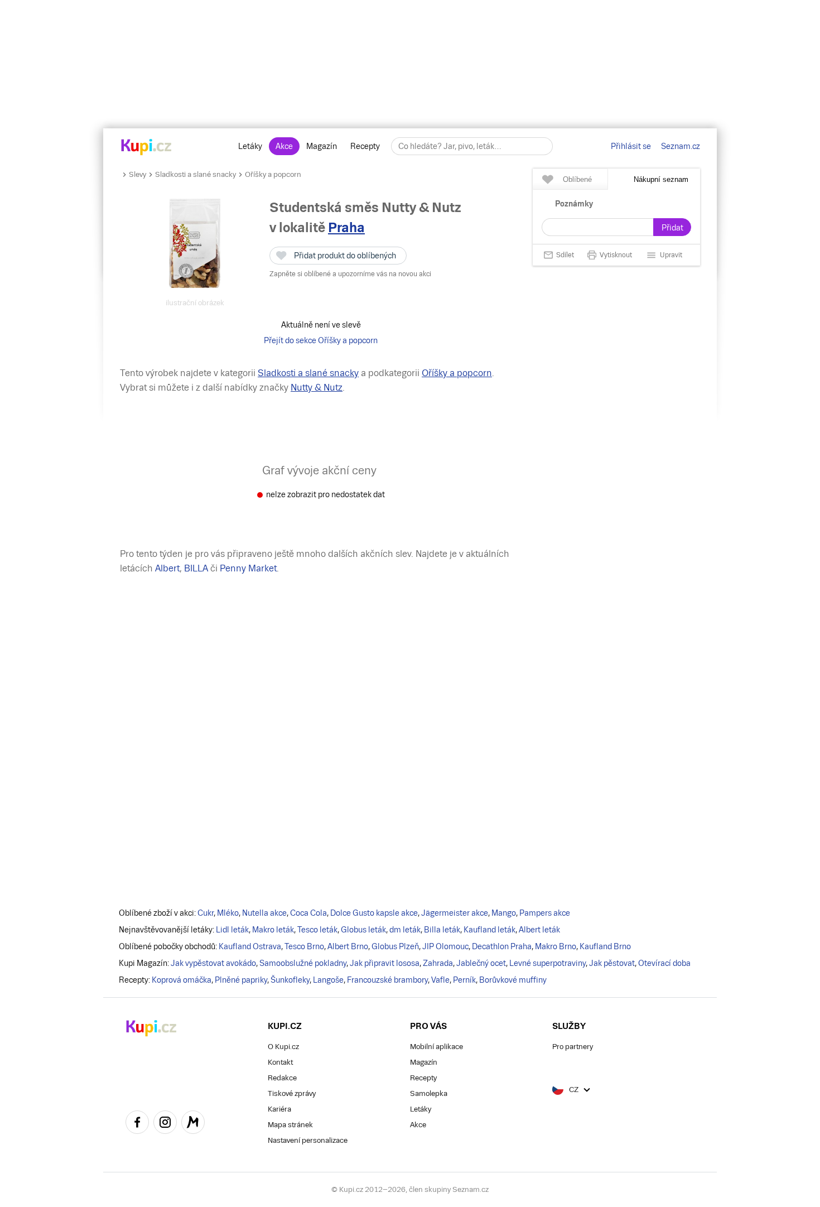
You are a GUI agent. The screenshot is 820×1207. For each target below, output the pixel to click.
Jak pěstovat (612, 963)
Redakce (282, 1078)
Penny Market (248, 568)
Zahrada (438, 963)
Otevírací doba (664, 963)
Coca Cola (308, 912)
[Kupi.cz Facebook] (137, 1123)
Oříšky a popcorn (273, 174)
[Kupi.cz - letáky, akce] (146, 147)
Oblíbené (577, 179)
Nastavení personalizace (308, 1140)
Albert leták (539, 929)
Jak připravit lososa (384, 963)
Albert (167, 568)
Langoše (328, 979)
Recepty (365, 146)
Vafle (440, 979)
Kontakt (280, 1062)
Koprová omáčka (181, 979)
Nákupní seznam (661, 179)
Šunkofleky (290, 979)
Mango (503, 912)
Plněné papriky (241, 979)
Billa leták (442, 929)
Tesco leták (317, 929)
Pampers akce (544, 912)
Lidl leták (232, 929)
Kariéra (279, 1109)
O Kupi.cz (283, 1046)
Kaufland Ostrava (250, 946)
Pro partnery (572, 1046)
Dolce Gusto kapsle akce (374, 912)
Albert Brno (347, 946)
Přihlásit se (631, 146)
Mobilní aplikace (436, 1046)
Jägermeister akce (454, 912)
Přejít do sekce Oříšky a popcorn (321, 340)
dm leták (405, 929)
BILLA (196, 568)
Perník (464, 979)
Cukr (205, 912)
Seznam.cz (680, 146)
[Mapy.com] (193, 1123)
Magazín (321, 146)
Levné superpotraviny (547, 963)
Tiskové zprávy (292, 1093)
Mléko (228, 912)
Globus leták (363, 929)
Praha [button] (346, 227)
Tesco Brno (304, 946)
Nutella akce (264, 912)
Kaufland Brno (605, 946)
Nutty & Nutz (317, 387)
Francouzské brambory (387, 979)
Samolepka (428, 1093)
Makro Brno (555, 946)
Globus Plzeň (395, 946)
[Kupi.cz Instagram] (165, 1123)
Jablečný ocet (481, 963)
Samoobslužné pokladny (302, 963)
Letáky (250, 146)
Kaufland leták (489, 929)
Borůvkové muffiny (513, 979)
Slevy (137, 174)
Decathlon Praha (502, 946)
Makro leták (273, 929)
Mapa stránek (290, 1125)
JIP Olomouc (445, 946)
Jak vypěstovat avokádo (213, 963)
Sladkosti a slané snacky (195, 174)
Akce (284, 146)
